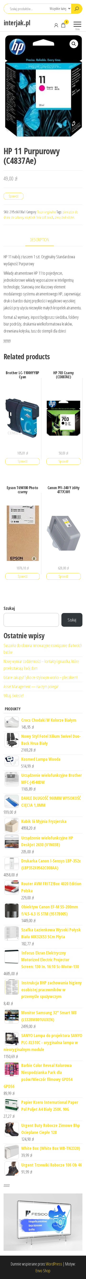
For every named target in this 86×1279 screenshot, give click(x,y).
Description (39, 239)
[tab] (43, 240)
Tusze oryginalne (46, 212)
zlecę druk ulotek (64, 217)
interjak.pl (17, 22)
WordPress (54, 1264)
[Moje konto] (56, 25)
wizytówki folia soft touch (39, 217)
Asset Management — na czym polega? (31, 686)
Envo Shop (43, 1270)
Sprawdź (13, 196)
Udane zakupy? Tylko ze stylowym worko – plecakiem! (40, 677)
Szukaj (9, 608)
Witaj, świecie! (13, 695)
